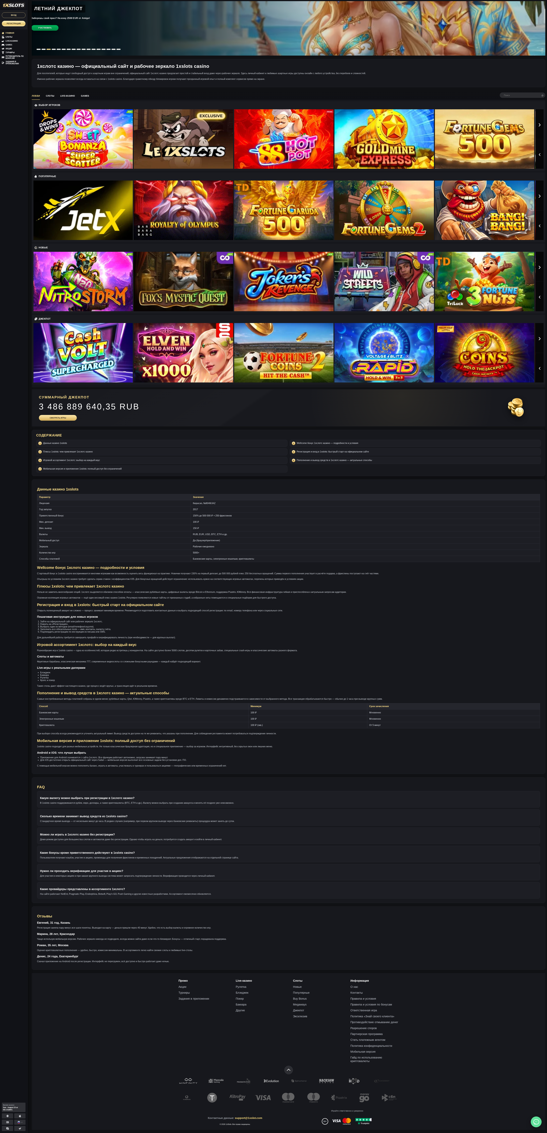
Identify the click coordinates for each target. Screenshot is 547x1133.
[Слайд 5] (59, 49)
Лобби (36, 96)
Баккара (241, 1004)
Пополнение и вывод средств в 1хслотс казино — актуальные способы (334, 460)
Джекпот (298, 1010)
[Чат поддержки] (536, 1121)
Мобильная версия (362, 1051)
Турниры (184, 992)
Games (85, 96)
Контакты (356, 992)
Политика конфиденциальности (371, 1045)
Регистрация (14, 24)
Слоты (50, 96)
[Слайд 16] (114, 49)
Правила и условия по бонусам (371, 1004)
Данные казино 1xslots (55, 443)
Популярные (301, 992)
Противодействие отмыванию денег (374, 1022)
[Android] (7, 1115)
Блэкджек (242, 992)
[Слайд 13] (99, 49)
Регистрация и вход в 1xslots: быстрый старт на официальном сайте (333, 451)
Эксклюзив (300, 1016)
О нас (354, 986)
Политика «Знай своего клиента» (372, 1016)
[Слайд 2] (44, 49)
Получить (43, 37)
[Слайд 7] (69, 49)
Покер (240, 998)
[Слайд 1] (39, 49)
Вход (13, 15)
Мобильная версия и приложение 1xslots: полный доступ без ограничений (82, 469)
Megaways (300, 1004)
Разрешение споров (363, 1028)
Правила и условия (363, 998)
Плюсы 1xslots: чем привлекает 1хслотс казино (68, 451)
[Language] (19, 1122)
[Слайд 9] (79, 49)
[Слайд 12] (94, 49)
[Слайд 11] (89, 49)
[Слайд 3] (49, 49)
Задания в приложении (193, 998)
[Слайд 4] (54, 49)
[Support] (7, 1122)
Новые (297, 986)
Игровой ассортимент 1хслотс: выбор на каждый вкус (71, 460)
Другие (240, 1010)
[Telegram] (19, 1128)
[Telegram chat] (7, 1128)
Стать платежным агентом (367, 1039)
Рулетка (241, 986)
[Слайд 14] (104, 49)
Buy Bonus (300, 998)
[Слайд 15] (109, 49)
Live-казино (67, 96)
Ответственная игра (363, 1010)
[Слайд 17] (119, 49)
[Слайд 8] (74, 49)
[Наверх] (288, 1070)
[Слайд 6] (64, 49)
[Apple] (19, 1115)
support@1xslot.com (248, 1117)
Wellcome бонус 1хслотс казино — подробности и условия (327, 443)
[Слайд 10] (84, 49)
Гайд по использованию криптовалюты (366, 1059)
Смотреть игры (58, 418)
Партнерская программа (366, 1034)
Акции (182, 986)
